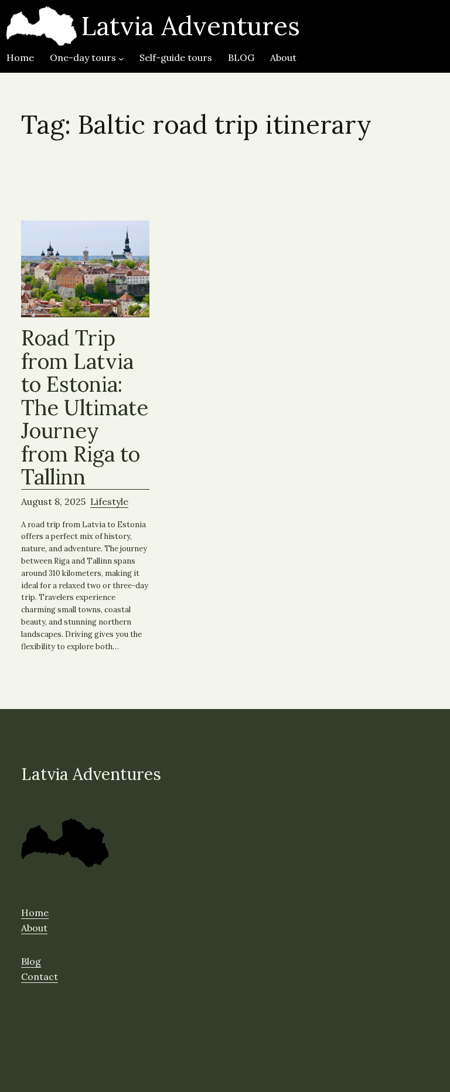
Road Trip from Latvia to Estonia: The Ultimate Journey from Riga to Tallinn (84, 408)
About (34, 928)
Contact (39, 976)
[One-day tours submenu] (121, 59)
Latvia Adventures (190, 25)
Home (35, 912)
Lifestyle (109, 501)
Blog (31, 961)
